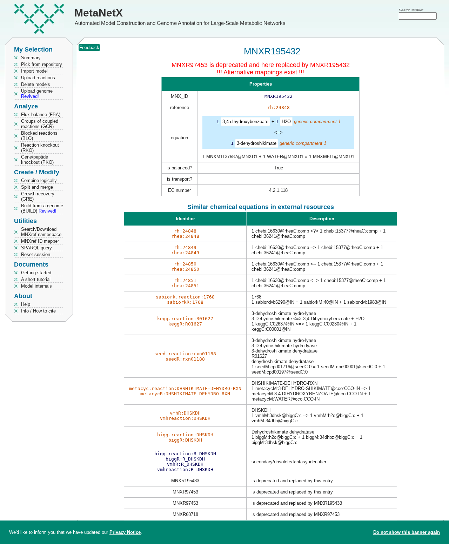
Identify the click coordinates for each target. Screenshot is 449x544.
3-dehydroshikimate (256, 143)
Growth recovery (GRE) (37, 196)
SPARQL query (36, 247)
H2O (286, 121)
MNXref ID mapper (40, 241)
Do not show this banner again (406, 532)
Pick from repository (41, 64)
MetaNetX (98, 13)
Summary (31, 57)
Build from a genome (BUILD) (42, 208)
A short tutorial (36, 279)
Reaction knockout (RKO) (40, 147)
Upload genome (37, 93)
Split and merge (37, 187)
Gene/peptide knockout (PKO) (37, 159)
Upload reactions (38, 77)
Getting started (36, 272)
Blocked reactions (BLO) (39, 135)
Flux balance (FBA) (40, 114)
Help (25, 304)
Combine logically (39, 180)
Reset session (35, 254)
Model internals (36, 286)
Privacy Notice (125, 532)
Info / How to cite (38, 311)
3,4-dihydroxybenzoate (245, 121)
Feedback (89, 47)
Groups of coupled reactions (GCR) (39, 124)
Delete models (35, 84)
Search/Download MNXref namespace (41, 232)
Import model (34, 71)
